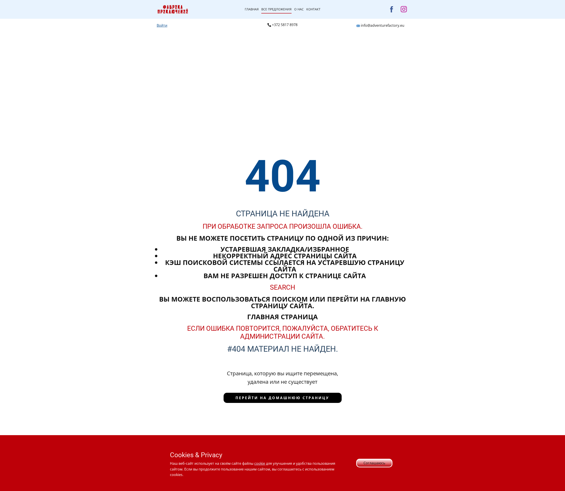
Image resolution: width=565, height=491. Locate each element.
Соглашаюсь (374, 463)
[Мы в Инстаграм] (404, 9)
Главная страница (282, 316)
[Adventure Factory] (173, 9)
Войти (162, 25)
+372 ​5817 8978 (284, 24)
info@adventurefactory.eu (382, 25)
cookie (259, 463)
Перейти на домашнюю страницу (282, 397)
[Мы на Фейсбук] (392, 9)
